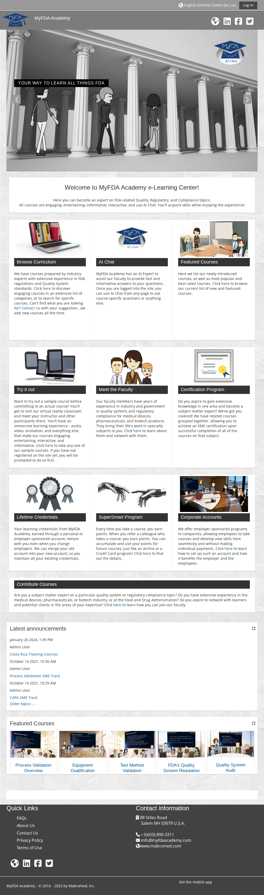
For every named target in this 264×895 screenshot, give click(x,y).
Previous (17, 99)
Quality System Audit (230, 767)
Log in (248, 5)
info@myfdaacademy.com (165, 840)
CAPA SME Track (23, 697)
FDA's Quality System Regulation (181, 767)
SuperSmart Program (121, 517)
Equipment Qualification (83, 767)
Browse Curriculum (36, 261)
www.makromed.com (160, 846)
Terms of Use (29, 848)
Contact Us (31, 308)
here (47, 288)
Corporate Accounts (201, 517)
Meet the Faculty (116, 389)
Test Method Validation (132, 767)
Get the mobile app (195, 882)
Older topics (20, 703)
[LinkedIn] (227, 21)
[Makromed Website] (215, 21)
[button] (207, 5)
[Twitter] (249, 21)
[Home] (15, 19)
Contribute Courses (37, 584)
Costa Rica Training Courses (34, 654)
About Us (26, 825)
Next (247, 99)
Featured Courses (199, 261)
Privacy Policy (30, 840)
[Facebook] (238, 21)
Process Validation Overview (33, 767)
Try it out (26, 389)
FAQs (22, 818)
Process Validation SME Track (35, 675)
